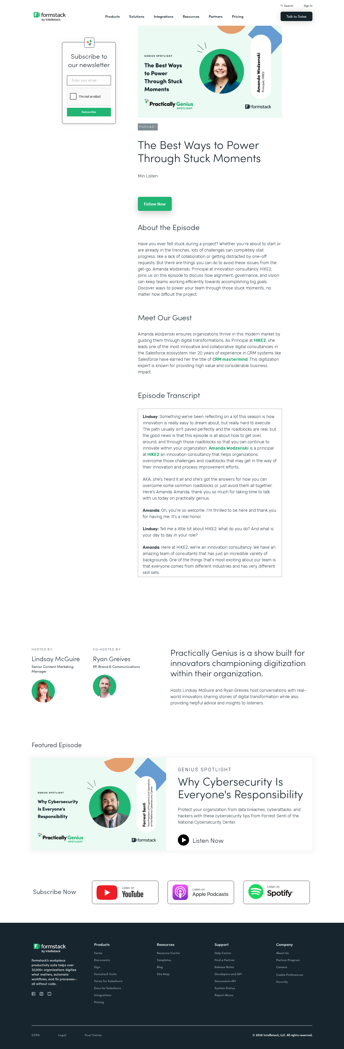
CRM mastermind (230, 359)
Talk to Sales (296, 16)
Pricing (237, 16)
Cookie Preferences (289, 974)
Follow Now (155, 204)
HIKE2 (260, 340)
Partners (216, 16)
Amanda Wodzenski (229, 448)
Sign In (308, 5)
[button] (112, 16)
